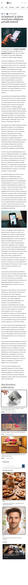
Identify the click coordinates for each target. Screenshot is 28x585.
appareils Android (6, 53)
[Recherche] (22, 3)
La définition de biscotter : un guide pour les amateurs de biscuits (13, 504)
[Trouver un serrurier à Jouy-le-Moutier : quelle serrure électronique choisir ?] (14, 398)
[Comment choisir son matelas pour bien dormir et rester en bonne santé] (14, 444)
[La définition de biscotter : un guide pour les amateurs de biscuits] (14, 486)
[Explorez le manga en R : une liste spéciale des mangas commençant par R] (14, 551)
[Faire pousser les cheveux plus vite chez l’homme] (14, 520)
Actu (2, 434)
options (3, 67)
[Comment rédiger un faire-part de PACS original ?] (14, 422)
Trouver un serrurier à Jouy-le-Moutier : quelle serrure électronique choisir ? (12, 409)
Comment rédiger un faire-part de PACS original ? (13, 432)
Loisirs (4, 501)
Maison (3, 412)
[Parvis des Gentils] (9, 3)
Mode (4, 535)
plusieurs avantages (19, 49)
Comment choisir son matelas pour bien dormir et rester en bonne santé (13, 455)
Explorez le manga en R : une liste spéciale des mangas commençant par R (14, 554)
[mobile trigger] (2, 3)
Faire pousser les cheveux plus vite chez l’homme (12, 538)
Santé (2, 458)
